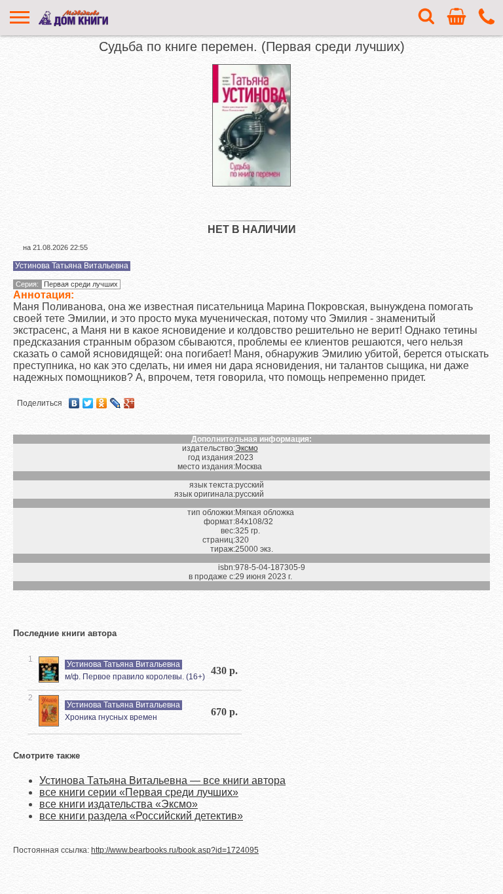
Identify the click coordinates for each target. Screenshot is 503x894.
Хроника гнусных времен (111, 717)
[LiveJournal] (115, 403)
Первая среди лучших (81, 284)
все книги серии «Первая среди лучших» (138, 792)
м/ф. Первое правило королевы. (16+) (135, 676)
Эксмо (246, 448)
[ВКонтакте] (74, 403)
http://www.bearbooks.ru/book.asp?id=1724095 (175, 850)
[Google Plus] (129, 403)
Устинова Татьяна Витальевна (71, 265)
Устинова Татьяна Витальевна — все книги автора (162, 780)
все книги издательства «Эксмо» (118, 804)
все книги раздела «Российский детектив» (141, 815)
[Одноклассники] (102, 403)
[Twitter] (88, 403)
